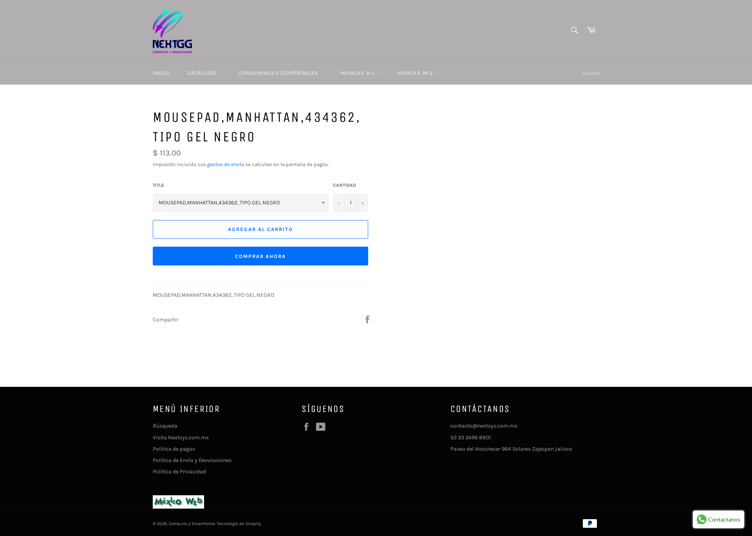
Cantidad (344, 185)
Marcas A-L (358, 73)
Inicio (161, 73)
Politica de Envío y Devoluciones (192, 460)
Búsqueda (165, 425)
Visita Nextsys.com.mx (181, 437)
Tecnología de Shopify (239, 523)
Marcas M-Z (416, 73)
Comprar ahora (260, 256)
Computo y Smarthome (192, 523)
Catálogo (202, 73)
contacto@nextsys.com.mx (483, 425)
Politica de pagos (174, 449)
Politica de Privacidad (179, 471)
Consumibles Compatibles (279, 73)
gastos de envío (225, 164)
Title (158, 185)
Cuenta (590, 73)
